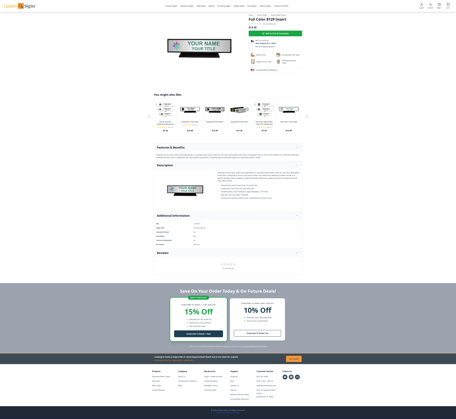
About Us (181, 376)
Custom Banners (158, 390)
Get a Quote (294, 359)
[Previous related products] (149, 116)
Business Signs (187, 6)
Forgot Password (210, 381)
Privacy (237, 412)
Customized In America (187, 381)
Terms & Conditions (224, 412)
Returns (233, 390)
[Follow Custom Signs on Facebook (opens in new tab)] (285, 377)
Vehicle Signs (265, 6)
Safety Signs (238, 6)
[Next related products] (307, 116)
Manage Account (211, 385)
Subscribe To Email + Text (198, 334)
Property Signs (224, 6)
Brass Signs (156, 385)
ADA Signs (201, 6)
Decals (211, 6)
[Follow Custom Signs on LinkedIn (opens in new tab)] (291, 377)
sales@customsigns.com (266, 385)
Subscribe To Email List (257, 333)
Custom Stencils (281, 6)
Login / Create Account (213, 376)
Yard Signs (252, 6)
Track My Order (210, 390)
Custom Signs (171, 6)
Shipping (234, 376)
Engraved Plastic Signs (161, 376)
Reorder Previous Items (239, 394)
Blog (180, 385)
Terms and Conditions (249, 346)
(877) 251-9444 (262, 376)
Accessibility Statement (239, 399)
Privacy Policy (262, 346)
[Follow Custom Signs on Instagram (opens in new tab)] (297, 377)
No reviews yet (269, 24)
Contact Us (234, 385)
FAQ (232, 381)
